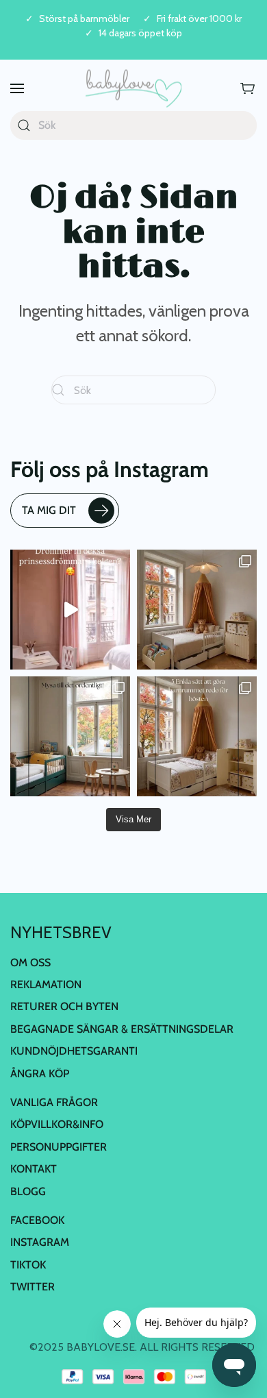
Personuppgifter (58, 1146)
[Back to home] (133, 89)
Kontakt (33, 1168)
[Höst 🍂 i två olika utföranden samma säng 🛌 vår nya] (197, 610)
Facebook (37, 1220)
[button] (17, 88)
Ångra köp (39, 1073)
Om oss (30, 962)
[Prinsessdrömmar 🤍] (70, 610)
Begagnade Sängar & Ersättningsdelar (121, 1028)
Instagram (39, 1242)
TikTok (28, 1264)
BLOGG (28, 1191)
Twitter (32, 1286)
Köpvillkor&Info (56, 1124)
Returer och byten (64, 1006)
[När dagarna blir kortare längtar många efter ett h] (197, 736)
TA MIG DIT (49, 510)
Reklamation (45, 984)
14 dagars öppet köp (140, 33)
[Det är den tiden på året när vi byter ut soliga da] (70, 736)
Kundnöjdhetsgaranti (74, 1050)
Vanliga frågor (54, 1102)
